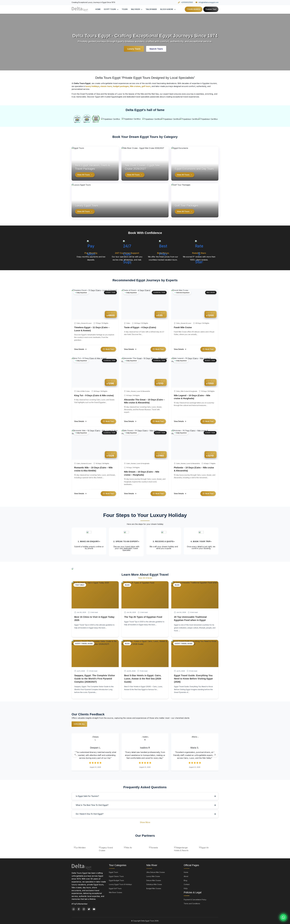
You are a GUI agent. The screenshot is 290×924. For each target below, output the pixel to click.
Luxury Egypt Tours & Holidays (120, 884)
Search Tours (156, 49)
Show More (145, 822)
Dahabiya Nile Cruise (154, 884)
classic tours (106, 86)
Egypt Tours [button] (110, 9)
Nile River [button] (135, 9)
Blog (127, 585)
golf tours (146, 86)
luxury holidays (92, 86)
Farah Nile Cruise (183, 327)
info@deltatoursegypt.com (208, 2)
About (186, 876)
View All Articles (145, 578)
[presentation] (75, 754)
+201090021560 (186, 2)
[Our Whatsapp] (74, 909)
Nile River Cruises (115, 892)
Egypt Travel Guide (84, 643)
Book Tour (110, 349)
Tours (125, 9)
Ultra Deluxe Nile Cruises (155, 872)
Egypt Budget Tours (116, 880)
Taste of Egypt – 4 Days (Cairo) (140, 327)
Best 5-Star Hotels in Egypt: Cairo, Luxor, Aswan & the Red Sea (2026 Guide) (142, 678)
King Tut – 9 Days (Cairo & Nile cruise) (94, 395)
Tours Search (193, 9)
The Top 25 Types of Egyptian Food (143, 617)
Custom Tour (211, 9)
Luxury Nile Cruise (153, 876)
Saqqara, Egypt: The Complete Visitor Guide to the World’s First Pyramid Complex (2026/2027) (94, 678)
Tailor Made (151, 9)
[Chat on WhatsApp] (283, 917)
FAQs (186, 888)
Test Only (79, 585)
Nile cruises (135, 86)
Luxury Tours (133, 49)
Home (98, 9)
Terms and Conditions (192, 903)
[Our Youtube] (94, 909)
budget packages (121, 86)
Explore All (79, 724)
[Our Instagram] (84, 909)
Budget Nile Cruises (153, 888)
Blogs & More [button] (167, 9)
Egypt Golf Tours (115, 888)
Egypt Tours (113, 872)
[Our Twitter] (89, 909)
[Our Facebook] (79, 909)
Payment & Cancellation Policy (195, 900)
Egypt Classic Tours (116, 876)
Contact (187, 884)
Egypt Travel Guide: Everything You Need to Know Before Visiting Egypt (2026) (193, 678)
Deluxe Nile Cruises (153, 880)
